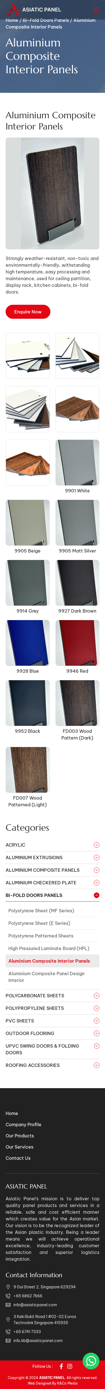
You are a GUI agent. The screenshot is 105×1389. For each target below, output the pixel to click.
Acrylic (15, 845)
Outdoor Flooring (30, 1033)
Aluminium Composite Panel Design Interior (46, 977)
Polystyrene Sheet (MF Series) (41, 910)
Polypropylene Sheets (35, 1008)
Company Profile (23, 1124)
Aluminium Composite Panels (43, 870)
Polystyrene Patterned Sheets (40, 936)
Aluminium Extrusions (34, 857)
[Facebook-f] (61, 1366)
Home (12, 1113)
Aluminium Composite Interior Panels (49, 961)
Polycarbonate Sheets (35, 995)
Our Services (19, 1147)
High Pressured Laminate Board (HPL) (48, 948)
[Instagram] (70, 1366)
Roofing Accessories (33, 1065)
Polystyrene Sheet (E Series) (39, 923)
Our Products (20, 1135)
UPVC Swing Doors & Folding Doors (42, 1049)
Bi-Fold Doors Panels (34, 895)
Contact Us (18, 1158)
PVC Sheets (20, 1021)
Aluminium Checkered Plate (41, 882)
